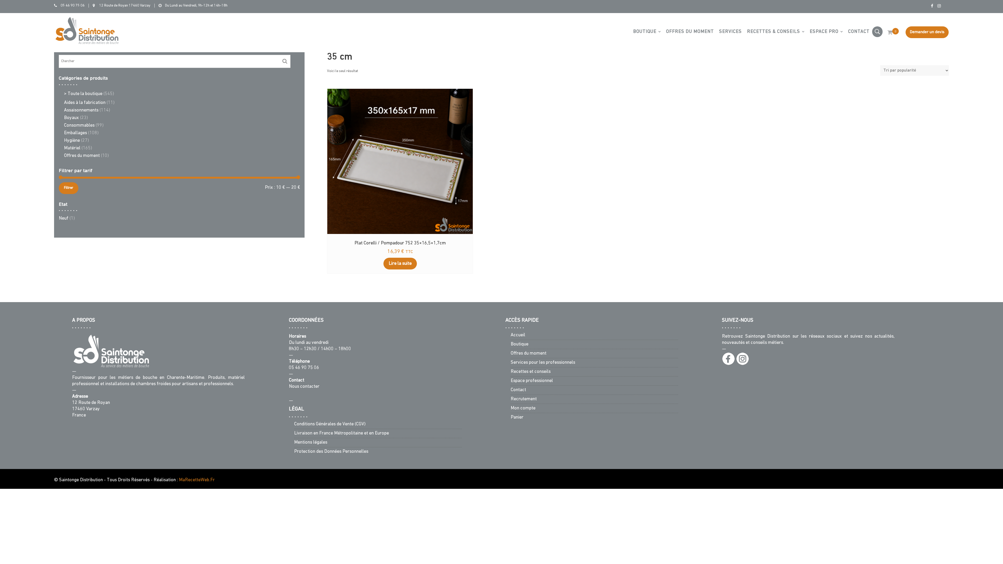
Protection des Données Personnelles (331, 451)
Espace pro (824, 32)
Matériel (72, 148)
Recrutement (524, 399)
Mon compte (523, 408)
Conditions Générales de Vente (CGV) (330, 424)
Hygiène (72, 140)
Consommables (79, 125)
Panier (517, 417)
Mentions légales (310, 442)
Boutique (644, 32)
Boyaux (71, 118)
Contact (859, 32)
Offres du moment (690, 32)
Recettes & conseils (773, 32)
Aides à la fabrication (85, 103)
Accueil (518, 335)
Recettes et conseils (531, 371)
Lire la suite (400, 263)
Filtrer (68, 188)
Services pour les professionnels (543, 362)
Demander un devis (927, 32)
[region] (935, 534)
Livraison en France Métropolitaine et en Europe (341, 433)
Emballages (75, 133)
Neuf (63, 218)
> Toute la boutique (83, 94)
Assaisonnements (81, 110)
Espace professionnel (532, 381)
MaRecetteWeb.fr (197, 480)
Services (730, 32)
